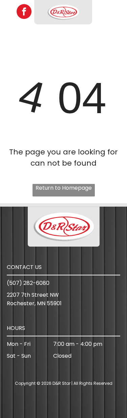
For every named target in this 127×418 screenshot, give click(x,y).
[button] (116, 12)
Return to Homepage (64, 188)
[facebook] (24, 12)
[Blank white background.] (9, 16)
